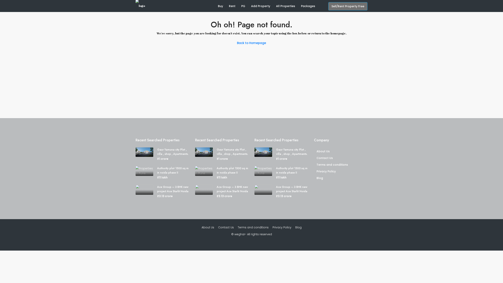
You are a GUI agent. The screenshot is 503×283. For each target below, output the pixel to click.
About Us (323, 151)
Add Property (260, 6)
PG (243, 6)
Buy (220, 6)
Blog (320, 178)
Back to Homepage (251, 43)
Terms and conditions (332, 165)
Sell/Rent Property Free (347, 6)
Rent (232, 6)
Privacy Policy (326, 171)
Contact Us (325, 158)
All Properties (285, 6)
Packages (308, 6)
